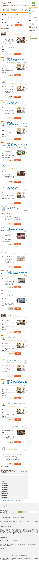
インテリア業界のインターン (9, 545)
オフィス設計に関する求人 (18, 531)
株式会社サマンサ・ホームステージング (35, 23)
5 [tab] (21, 43)
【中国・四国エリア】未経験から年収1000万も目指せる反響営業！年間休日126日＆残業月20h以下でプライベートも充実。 (16, 360)
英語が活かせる (17, 17)
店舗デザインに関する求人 (25, 531)
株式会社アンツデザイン (10, 143)
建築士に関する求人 (19, 529)
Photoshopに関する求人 (12, 530)
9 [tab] (23, 70)
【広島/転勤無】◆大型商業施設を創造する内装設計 (15, 229)
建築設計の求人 (10, 521)
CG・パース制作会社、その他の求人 (15, 540)
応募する (25, 62)
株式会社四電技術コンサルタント (11, 291)
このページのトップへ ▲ (19, 502)
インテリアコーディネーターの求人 (22, 521)
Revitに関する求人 (36, 530)
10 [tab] (24, 70)
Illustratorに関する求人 (5, 530)
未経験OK (6, 17)
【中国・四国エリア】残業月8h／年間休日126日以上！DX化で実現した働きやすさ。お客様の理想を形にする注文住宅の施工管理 (17, 382)
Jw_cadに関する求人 (24, 530)
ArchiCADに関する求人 (3, 531)
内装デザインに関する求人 (10, 532)
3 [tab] (19, 70)
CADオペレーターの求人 (5, 522)
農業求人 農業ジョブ (4, 559)
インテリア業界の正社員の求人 (4, 544)
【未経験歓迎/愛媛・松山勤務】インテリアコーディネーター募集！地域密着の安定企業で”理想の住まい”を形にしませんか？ (16, 251)
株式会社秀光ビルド (9, 58)
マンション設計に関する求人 (29, 532)
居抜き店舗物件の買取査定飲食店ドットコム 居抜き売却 (8, 558)
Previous (16, 40)
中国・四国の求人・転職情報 (12, 500)
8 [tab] (23, 43)
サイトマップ (18, 517)
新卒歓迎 (10, 17)
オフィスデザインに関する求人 (10, 531)
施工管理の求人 (15, 521)
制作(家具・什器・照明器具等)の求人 (13, 522)
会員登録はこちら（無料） (33, 38)
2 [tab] (19, 43)
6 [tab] (21, 70)
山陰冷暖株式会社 (9, 271)
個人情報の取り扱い (6, 517)
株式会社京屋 (8, 228)
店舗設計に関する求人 (7, 529)
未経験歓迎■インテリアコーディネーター (13, 208)
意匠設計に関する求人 (16, 532)
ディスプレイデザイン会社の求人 (6, 540)
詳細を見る (18, 54)
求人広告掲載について (23, 517)
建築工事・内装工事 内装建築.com (28, 558)
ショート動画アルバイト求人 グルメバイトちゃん (11, 559)
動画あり (6, 22)
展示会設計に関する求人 (33, 531)
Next (26, 40)
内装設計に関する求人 (14, 529)
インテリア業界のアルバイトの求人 (22, 544)
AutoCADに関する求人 (18, 530)
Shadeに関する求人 (30, 530)
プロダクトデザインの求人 (22, 522)
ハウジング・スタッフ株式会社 (11, 207)
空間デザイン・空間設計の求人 (4, 521)
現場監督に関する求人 (32, 529)
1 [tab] (20, 393)
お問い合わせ (14, 517)
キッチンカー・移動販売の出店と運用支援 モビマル (19, 558)
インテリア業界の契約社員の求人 (13, 544)
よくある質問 (2, 517)
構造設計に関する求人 (22, 532)
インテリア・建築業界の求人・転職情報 (5, 500)
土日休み (13, 17)
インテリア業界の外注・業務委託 (31, 544)
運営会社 (11, 517)
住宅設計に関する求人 (25, 529)
